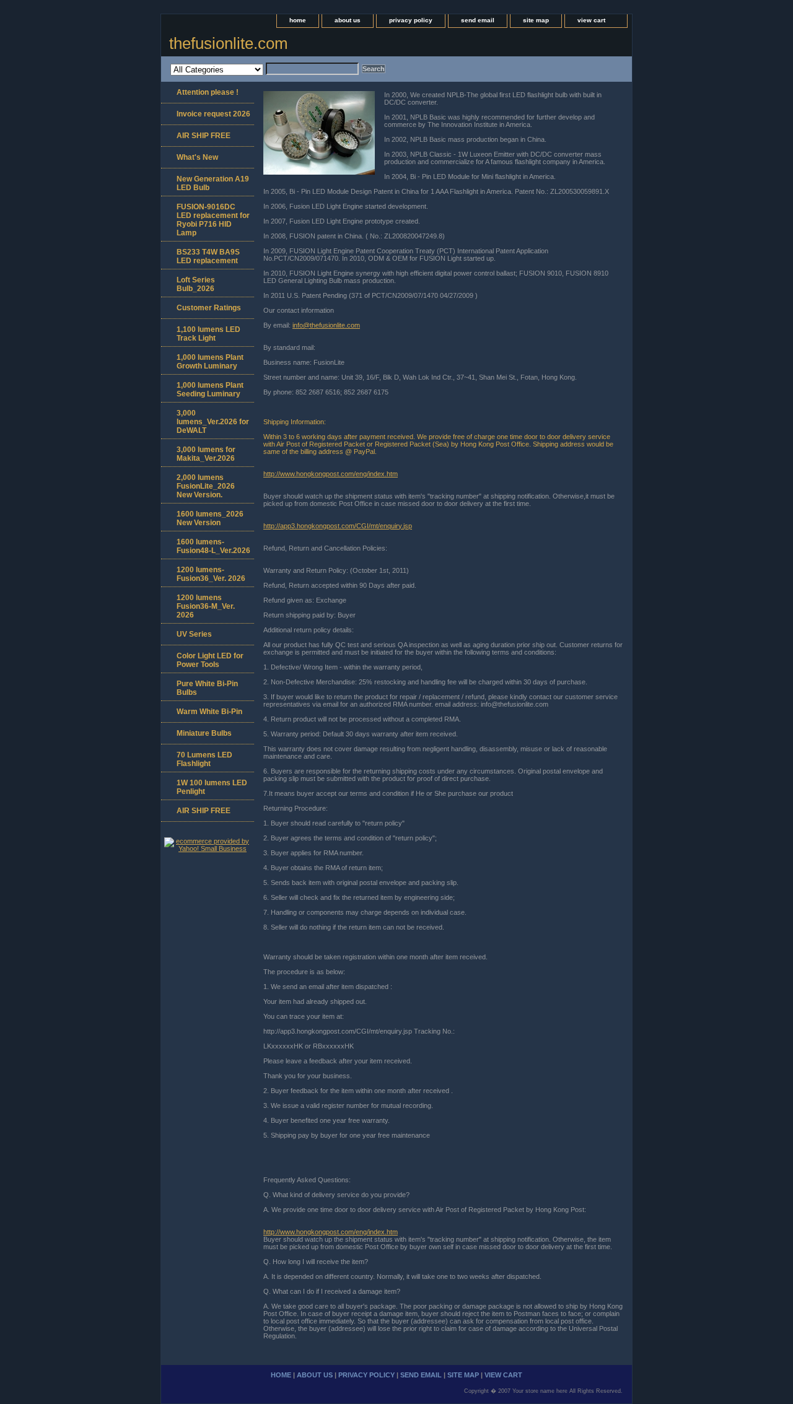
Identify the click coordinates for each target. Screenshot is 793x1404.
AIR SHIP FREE (203, 135)
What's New (197, 157)
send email (477, 20)
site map (536, 20)
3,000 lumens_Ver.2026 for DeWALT (213, 422)
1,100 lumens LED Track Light (208, 333)
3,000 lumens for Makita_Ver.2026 (206, 454)
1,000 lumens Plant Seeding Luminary (210, 389)
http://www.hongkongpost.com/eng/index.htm (330, 473)
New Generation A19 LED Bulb (213, 183)
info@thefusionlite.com (326, 325)
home (297, 20)
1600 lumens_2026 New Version (210, 518)
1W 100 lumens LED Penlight (212, 787)
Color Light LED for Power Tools (210, 660)
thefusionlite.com (228, 43)
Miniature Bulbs (204, 733)
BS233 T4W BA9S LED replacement (208, 256)
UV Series (194, 634)
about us (348, 20)
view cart (591, 20)
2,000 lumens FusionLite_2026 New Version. (206, 486)
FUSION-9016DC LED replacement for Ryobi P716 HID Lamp (213, 220)
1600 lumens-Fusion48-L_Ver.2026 (213, 546)
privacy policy (410, 20)
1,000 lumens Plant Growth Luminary (210, 361)
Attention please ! (208, 92)
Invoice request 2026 (213, 114)
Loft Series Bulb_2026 (196, 284)
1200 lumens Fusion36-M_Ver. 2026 (206, 606)
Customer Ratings (209, 307)
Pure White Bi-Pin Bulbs (207, 688)
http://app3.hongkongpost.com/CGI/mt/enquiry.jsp (337, 526)
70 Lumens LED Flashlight (204, 759)
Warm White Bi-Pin (209, 711)
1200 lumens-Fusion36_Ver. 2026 (211, 574)
